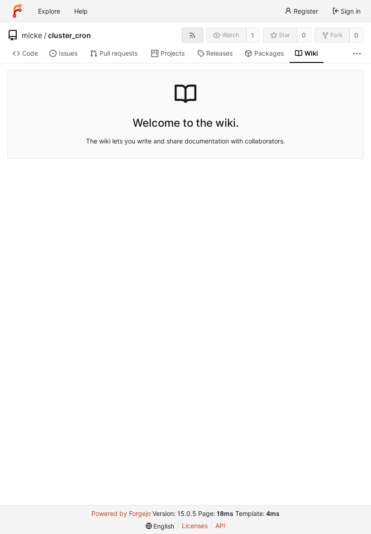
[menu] (160, 526)
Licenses (195, 525)
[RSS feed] (192, 35)
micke (32, 35)
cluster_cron (69, 35)
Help (81, 11)
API (220, 525)
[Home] (17, 11)
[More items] (357, 53)
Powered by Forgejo (121, 513)
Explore (49, 11)
